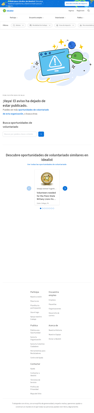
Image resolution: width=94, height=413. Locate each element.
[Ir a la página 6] (49, 208)
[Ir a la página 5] (48, 208)
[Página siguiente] (65, 188)
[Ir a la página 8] (53, 208)
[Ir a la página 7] (51, 208)
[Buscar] (88, 10)
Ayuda (32, 368)
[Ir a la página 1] (40, 208)
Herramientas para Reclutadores (37, 352)
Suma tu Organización (35, 338)
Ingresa (71, 11)
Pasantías (52, 304)
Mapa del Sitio (35, 393)
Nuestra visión (36, 297)
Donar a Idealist (55, 339)
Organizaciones (55, 308)
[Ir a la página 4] (46, 208)
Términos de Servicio (35, 381)
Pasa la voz (34, 301)
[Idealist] (8, 10)
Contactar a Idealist (35, 374)
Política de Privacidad (34, 388)
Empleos (52, 300)
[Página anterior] (29, 188)
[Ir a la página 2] (42, 208)
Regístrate (80, 11)
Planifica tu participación (35, 306)
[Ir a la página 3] (44, 208)
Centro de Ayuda (36, 357)
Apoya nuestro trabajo (36, 317)
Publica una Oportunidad (35, 331)
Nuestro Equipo (55, 334)
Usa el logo (34, 312)
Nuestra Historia (55, 330)
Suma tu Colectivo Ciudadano (37, 345)
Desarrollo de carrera (54, 314)
